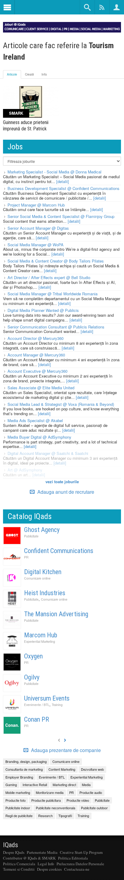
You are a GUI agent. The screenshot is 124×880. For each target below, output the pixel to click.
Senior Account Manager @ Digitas (38, 228)
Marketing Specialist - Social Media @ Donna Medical (54, 172)
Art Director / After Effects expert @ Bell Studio (49, 277)
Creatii (29, 74)
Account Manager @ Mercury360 (36, 355)
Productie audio (90, 792)
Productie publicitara (46, 800)
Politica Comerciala (19, 863)
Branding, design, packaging (26, 761)
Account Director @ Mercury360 (36, 338)
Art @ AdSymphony (25, 470)
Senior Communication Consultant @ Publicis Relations (56, 327)
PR (26, 557)
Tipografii (65, 815)
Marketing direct (64, 784)
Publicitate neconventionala (55, 807)
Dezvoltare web (92, 769)
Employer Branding (19, 777)
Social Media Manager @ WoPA (36, 244)
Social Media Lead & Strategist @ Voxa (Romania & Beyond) (61, 404)
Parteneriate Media (42, 852)
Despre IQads (13, 852)
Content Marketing (61, 769)
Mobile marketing (17, 792)
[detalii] (62, 181)
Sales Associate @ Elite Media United (41, 387)
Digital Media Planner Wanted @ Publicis (43, 310)
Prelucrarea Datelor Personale (80, 863)
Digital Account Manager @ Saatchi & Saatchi (48, 453)
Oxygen (33, 656)
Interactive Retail (35, 784)
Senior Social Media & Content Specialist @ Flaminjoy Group (61, 216)
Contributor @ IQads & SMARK (29, 858)
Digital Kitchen (42, 572)
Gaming (11, 784)
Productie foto (15, 800)
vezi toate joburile (62, 481)
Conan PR (36, 719)
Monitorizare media (50, 792)
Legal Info (46, 863)
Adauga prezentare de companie (65, 750)
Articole (12, 74)
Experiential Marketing (39, 641)
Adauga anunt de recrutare (65, 491)
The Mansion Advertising (56, 614)
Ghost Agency (42, 529)
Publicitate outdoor (94, 807)
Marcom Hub (40, 635)
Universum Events (47, 698)
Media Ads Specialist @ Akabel (35, 420)
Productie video (78, 800)
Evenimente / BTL (36, 704)
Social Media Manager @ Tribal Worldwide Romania (53, 294)
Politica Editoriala (73, 858)
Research (45, 815)
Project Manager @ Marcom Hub (36, 205)
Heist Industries (44, 593)
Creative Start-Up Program (81, 852)
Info (44, 74)
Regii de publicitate (19, 815)
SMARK (16, 113)
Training (57, 704)
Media (86, 784)
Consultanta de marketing (24, 769)
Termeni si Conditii (19, 869)
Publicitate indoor (17, 807)
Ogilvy (31, 677)
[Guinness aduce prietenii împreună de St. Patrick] (31, 102)
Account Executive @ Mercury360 (37, 371)
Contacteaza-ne (76, 869)
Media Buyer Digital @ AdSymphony (39, 437)
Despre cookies (49, 869)
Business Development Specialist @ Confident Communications (63, 188)
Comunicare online (37, 578)
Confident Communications (58, 551)
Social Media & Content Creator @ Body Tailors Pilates (56, 261)
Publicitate (31, 536)
